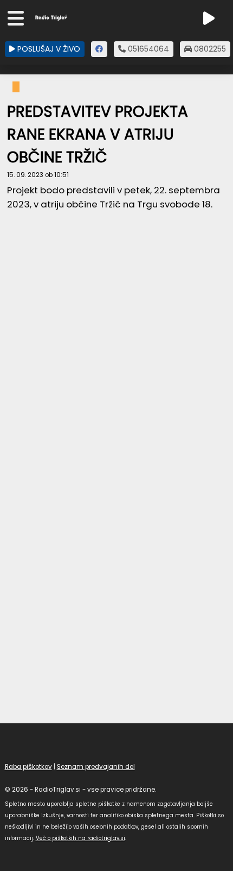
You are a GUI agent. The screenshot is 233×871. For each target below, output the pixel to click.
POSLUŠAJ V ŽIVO (47, 48)
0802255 (209, 48)
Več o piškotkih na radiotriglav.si (80, 838)
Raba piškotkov (28, 766)
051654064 (147, 48)
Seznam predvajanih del (96, 766)
